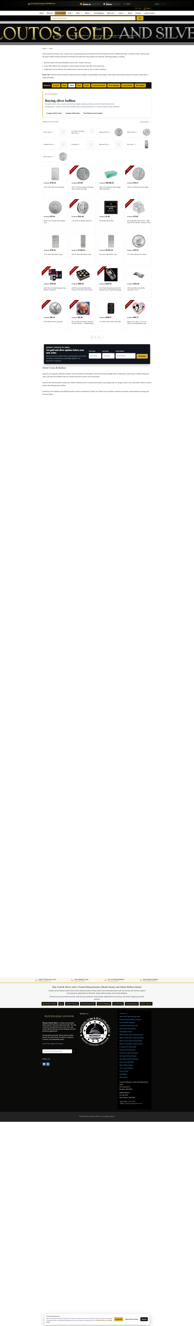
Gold (69, 13)
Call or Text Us (146, 1004)
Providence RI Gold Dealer (128, 1047)
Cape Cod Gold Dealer (126, 1062)
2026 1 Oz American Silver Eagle (137, 187)
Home (42, 13)
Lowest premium (98, 85)
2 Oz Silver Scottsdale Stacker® (82, 221)
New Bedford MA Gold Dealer (128, 1059)
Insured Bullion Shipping (127, 1022)
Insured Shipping (104, 1004)
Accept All (118, 1319)
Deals (87, 13)
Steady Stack (60, 13)
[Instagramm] (48, 1064)
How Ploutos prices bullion (93, 113)
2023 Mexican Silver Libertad (53, 321)
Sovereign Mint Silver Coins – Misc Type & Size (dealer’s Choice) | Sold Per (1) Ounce (138, 222)
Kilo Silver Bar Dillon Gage (108, 254)
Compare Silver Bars (72, 113)
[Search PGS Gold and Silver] (74, 1051)
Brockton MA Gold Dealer (127, 1050)
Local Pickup (118, 1004)
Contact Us (123, 1013)
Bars (79, 85)
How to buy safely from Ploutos (52, 1043)
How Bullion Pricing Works (127, 1028)
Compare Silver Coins (54, 113)
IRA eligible (140, 85)
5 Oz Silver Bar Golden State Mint (110, 321)
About (130, 13)
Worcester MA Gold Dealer (128, 1056)
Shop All (50, 13)
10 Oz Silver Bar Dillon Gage (53, 254)
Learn (121, 13)
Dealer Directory (72, 1004)
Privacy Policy (123, 1071)
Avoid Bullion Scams (125, 1031)
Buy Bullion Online (49, 1004)
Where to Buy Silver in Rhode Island (130, 1044)
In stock (56, 85)
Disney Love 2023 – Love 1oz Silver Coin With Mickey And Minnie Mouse (137, 323)
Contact (138, 13)
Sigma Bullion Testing (126, 1065)
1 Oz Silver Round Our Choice (137, 254)
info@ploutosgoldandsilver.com (133, 1103)
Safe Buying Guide (87, 1004)
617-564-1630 (131, 1101)
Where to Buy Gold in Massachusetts (131, 1034)
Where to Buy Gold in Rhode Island (130, 1041)
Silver (78, 13)
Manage (144, 1319)
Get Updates (142, 356)
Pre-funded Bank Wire (106, 221)
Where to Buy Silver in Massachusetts (131, 1038)
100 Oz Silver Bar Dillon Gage (81, 254)
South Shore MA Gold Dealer (128, 1053)
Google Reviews (132, 1004)
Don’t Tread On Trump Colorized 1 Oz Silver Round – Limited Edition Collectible (83, 323)
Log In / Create (149, 13)
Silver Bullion (123, 1077)
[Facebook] (44, 1064)
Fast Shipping (99, 13)
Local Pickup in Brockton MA (128, 1025)
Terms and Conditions (126, 1068)
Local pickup (127, 85)
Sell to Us (110, 13)
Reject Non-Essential (131, 1319)
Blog (61, 1004)
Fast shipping (114, 85)
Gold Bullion (123, 1074)
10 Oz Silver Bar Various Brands (54, 187)
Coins (86, 85)
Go (140, 18)
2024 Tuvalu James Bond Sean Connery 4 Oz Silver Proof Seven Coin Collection (82, 289)
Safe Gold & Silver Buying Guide (129, 1016)
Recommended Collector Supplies (130, 1019)
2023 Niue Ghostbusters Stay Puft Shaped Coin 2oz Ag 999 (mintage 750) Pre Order (110, 289)
